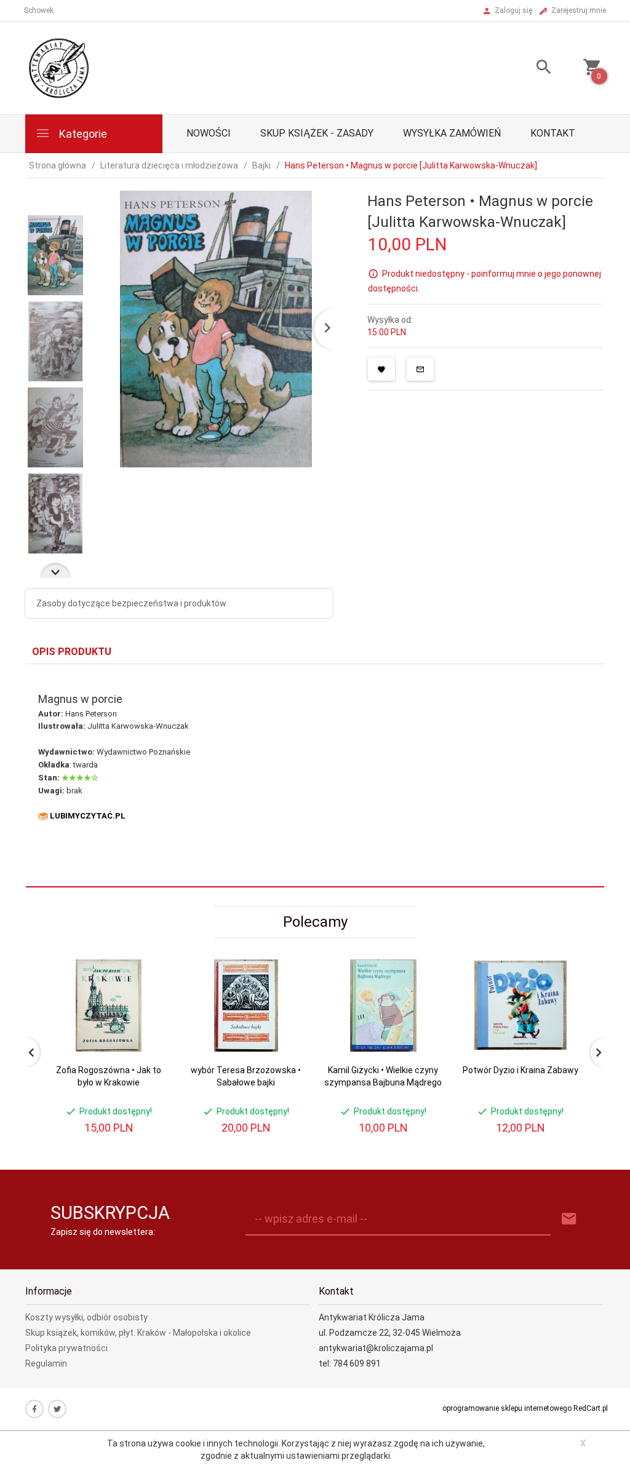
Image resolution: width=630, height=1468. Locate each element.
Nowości (208, 133)
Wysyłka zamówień (452, 133)
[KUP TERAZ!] (148, 1028)
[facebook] (34, 1409)
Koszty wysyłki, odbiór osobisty (86, 1317)
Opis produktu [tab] (71, 651)
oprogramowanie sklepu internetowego (507, 1408)
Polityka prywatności (66, 1348)
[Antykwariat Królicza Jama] (59, 68)
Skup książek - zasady (316, 133)
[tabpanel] (315, 775)
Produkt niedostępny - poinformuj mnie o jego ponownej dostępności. (484, 281)
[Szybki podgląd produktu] (148, 964)
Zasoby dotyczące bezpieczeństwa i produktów (131, 603)
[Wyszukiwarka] (534, 68)
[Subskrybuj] (569, 1219)
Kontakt (552, 133)
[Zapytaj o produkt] (420, 369)
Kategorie (82, 133)
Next (55, 570)
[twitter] (57, 1409)
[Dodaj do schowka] (381, 369)
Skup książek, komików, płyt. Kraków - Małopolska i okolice (138, 1333)
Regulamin (46, 1363)
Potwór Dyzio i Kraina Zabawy (520, 1070)
